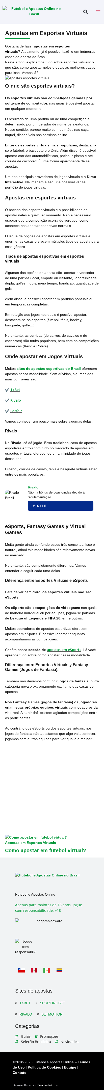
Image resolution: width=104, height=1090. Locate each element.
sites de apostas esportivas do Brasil (49, 369)
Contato (20, 1073)
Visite (40, 506)
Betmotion (52, 1014)
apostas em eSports (64, 649)
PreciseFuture (47, 1085)
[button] (85, 12)
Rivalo (15, 400)
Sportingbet (52, 1003)
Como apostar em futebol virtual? (45, 850)
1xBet (15, 389)
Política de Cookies (44, 1067)
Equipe (70, 1067)
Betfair (16, 410)
